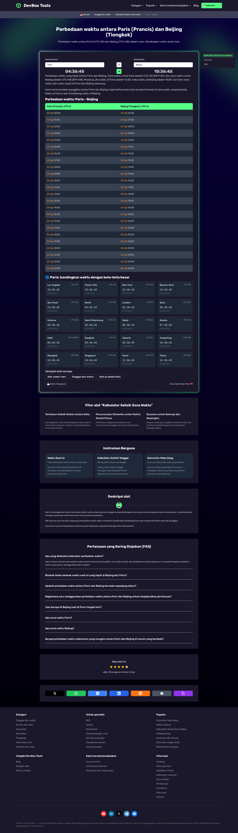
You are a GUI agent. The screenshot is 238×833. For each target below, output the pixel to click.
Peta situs (161, 792)
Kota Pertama (51, 59)
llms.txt (160, 797)
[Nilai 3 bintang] (119, 667)
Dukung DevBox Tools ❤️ (181, 384)
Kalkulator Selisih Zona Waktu (218, 55)
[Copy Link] (183, 693)
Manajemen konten (96, 742)
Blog (196, 5)
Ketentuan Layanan (166, 775)
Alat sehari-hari (57, 376)
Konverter (21, 729)
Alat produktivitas (110, 376)
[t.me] (126, 813)
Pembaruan (162, 783)
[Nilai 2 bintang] (115, 667)
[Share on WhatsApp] (76, 693)
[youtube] (103, 813)
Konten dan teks (24, 724)
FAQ (206, 64)
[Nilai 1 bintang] (111, 667)
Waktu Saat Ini (163, 724)
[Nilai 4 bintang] (123, 667)
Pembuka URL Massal (167, 738)
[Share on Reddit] (140, 693)
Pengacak (21, 738)
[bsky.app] (134, 813)
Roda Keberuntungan (167, 746)
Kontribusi (161, 788)
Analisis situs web (25, 746)
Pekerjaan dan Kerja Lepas (99, 770)
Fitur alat (208, 60)
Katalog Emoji (163, 733)
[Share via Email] (161, 693)
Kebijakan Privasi (165, 770)
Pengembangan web (97, 733)
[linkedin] (111, 813)
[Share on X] (54, 693)
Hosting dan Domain (96, 766)
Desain (89, 724)
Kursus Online (93, 761)
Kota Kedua (139, 59)
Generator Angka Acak (167, 742)
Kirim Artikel (162, 779)
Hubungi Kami (163, 766)
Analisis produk (94, 746)
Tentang (160, 761)
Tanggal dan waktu (83, 376)
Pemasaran (92, 729)
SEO (88, 720)
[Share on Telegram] (97, 693)
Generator (21, 733)
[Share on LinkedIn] (119, 693)
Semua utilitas (23, 770)
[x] (119, 813)
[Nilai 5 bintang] (126, 667)
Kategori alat (22, 766)
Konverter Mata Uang (167, 720)
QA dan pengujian (95, 738)
